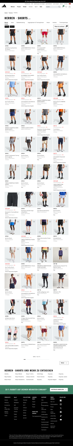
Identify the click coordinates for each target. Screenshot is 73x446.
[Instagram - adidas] (64, 404)
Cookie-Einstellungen (18, 443)
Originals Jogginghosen (62, 380)
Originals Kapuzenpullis (62, 374)
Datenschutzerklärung (40, 443)
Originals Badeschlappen (52, 374)
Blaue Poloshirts (19, 376)
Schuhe (31, 6)
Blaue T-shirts (29, 374)
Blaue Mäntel (18, 374)
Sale (41, 6)
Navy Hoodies (8, 376)
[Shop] (4, 6)
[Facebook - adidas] (64, 401)
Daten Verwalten (27, 443)
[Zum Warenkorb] (69, 7)
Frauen (19, 6)
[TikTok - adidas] (64, 416)
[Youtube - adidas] (64, 420)
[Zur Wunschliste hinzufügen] (18, 31)
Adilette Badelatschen (8, 374)
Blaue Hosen (8, 379)
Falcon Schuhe (40, 376)
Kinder (25, 6)
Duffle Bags (40, 374)
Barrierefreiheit (56, 443)
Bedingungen (49, 443)
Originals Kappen (52, 379)
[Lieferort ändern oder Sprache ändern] (69, 4)
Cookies (33, 443)
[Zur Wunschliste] (66, 7)
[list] (36, 22)
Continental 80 (29, 379)
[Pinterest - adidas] (64, 412)
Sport (36, 6)
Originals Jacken (63, 376)
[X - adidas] (64, 408)
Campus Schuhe (30, 376)
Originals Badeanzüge (40, 380)
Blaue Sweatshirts (20, 379)
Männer (13, 6)
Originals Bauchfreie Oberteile (50, 377)
